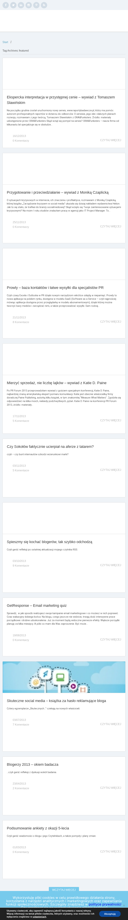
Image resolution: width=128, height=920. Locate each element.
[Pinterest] (36, 5)
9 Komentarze (21, 565)
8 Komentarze (21, 322)
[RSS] (44, 5)
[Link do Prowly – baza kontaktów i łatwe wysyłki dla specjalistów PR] (64, 264)
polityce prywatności (105, 904)
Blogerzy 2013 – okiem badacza (32, 764)
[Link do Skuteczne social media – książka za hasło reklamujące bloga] (64, 677)
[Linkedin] (21, 5)
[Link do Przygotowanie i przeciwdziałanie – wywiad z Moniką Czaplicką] (64, 168)
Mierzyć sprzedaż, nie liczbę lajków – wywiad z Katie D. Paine (56, 383)
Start (5, 42)
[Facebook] (5, 5)
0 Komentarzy (21, 140)
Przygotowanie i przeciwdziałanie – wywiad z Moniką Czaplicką (57, 192)
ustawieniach (39, 916)
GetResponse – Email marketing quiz (37, 605)
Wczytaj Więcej (64, 889)
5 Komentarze (21, 420)
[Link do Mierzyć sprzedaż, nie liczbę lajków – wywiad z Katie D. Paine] (64, 359)
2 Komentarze (21, 788)
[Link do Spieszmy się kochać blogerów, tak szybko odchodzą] (64, 518)
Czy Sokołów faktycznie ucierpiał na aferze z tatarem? (50, 446)
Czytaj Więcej (110, 140)
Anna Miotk (23, 21)
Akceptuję (110, 913)
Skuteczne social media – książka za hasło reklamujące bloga (56, 701)
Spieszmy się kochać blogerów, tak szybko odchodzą (49, 542)
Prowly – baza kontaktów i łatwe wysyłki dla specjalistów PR (55, 288)
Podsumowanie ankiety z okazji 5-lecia (38, 828)
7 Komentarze (21, 724)
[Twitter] (13, 5)
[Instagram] (29, 5)
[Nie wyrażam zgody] (124, 905)
